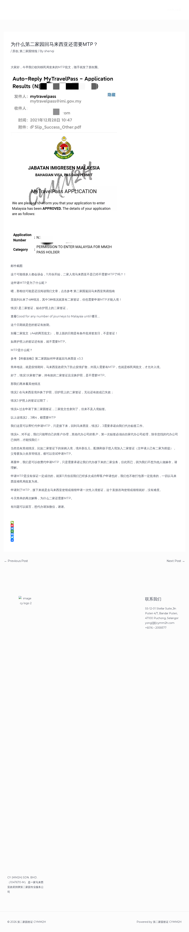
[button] (172, 10)
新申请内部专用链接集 (70, 9)
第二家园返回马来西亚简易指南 (94, 291)
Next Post (176, 561)
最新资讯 (43, 9)
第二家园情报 (28, 51)
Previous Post (16, 561)
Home (26, 9)
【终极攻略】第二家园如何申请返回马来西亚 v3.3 (50, 358)
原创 (15, 51)
